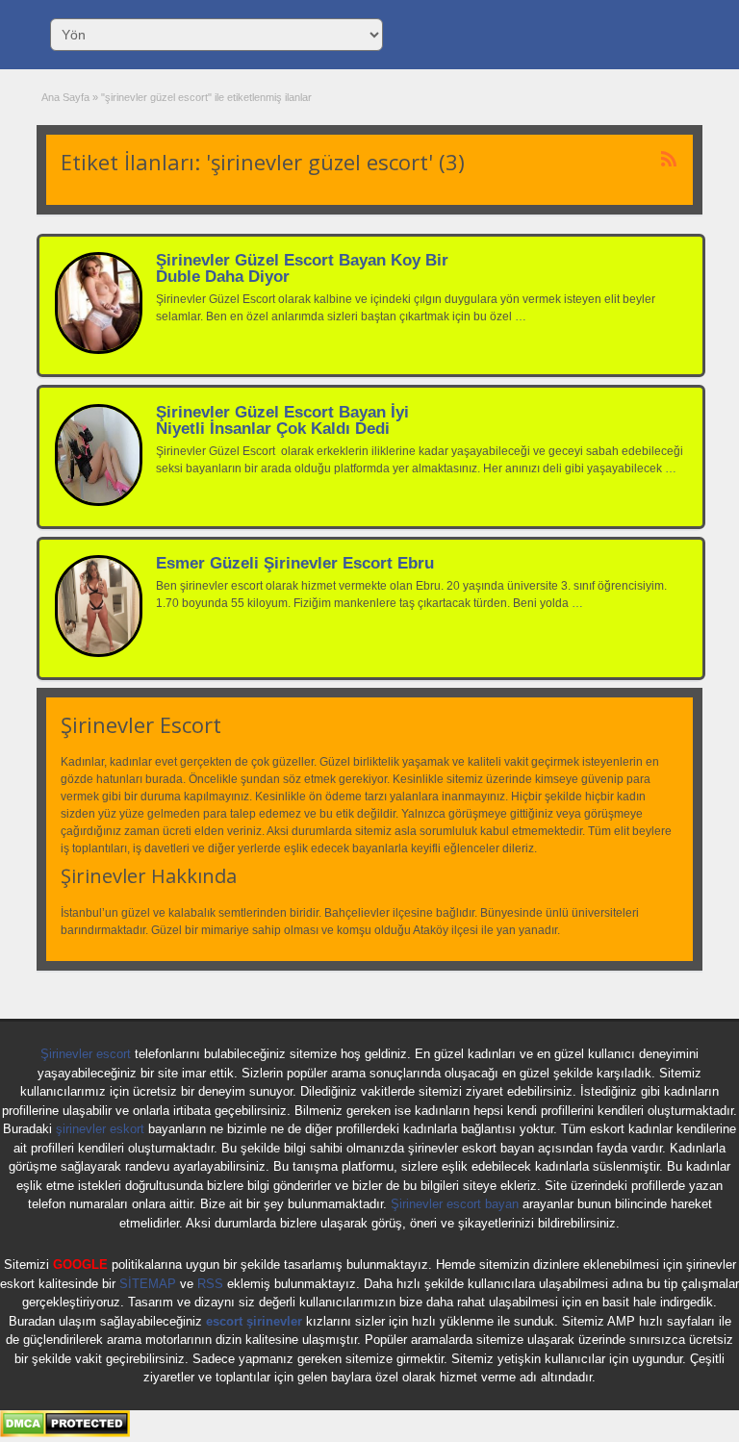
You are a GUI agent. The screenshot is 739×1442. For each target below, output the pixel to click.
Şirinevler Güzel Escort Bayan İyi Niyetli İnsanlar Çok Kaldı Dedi (282, 420)
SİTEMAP (147, 1284)
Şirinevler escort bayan (455, 1204)
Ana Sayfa (65, 97)
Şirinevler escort (85, 1054)
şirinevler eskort (100, 1129)
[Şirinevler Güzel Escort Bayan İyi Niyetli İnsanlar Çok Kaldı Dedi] (98, 502)
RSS (210, 1284)
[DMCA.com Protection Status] (65, 1433)
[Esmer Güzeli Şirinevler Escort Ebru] (98, 653)
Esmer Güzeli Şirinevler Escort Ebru (295, 563)
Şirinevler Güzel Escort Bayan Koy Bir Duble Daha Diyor (302, 268)
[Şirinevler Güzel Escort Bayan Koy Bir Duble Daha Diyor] (98, 350)
